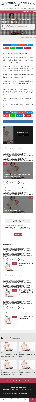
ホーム (3, 400)
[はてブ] (29, 45)
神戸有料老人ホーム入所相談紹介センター (18, 4)
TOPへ (32, 400)
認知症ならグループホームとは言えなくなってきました (9, 373)
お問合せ (11, 8)
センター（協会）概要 (20, 8)
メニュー (18, 400)
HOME (4, 37)
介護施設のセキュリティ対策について (26, 264)
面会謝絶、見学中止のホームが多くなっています (27, 373)
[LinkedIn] (19, 48)
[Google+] (22, 45)
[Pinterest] (27, 48)
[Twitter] (14, 45)
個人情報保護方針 (21, 387)
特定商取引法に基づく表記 (10, 389)
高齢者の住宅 (24, 26)
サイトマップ (29, 389)
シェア (11, 400)
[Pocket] (6, 48)
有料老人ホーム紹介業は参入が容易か (27, 355)
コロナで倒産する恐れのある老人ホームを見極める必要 (9, 355)
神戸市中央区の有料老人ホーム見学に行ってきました (26, 292)
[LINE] (12, 48)
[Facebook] (7, 45)
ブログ (9, 25)
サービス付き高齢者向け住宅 (10, 26)
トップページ (4, 8)
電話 (25, 400)
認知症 (19, 26)
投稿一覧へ (17, 234)
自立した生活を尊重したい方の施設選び (26, 317)
